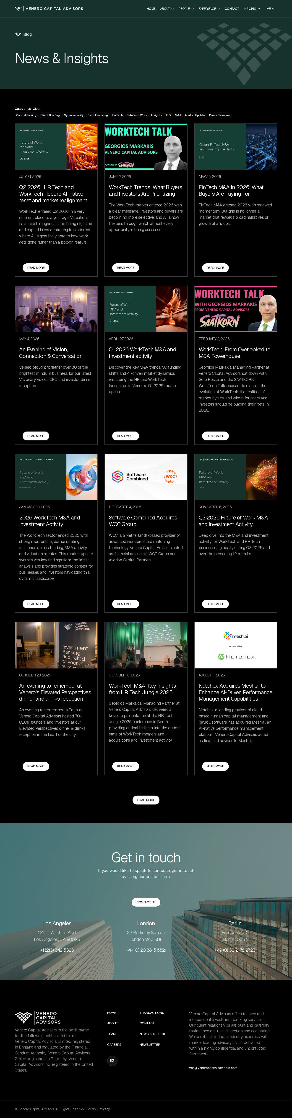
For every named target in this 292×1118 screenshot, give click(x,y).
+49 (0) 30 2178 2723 (234, 950)
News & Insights (153, 1034)
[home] (49, 9)
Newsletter (150, 1045)
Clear (37, 109)
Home (151, 9)
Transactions (152, 1013)
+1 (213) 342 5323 (57, 950)
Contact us (146, 902)
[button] (167, 9)
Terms (91, 1109)
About (112, 1023)
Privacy (104, 1109)
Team (111, 1034)
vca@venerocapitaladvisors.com (213, 1068)
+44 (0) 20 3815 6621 (146, 950)
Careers (114, 1045)
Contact (232, 9)
